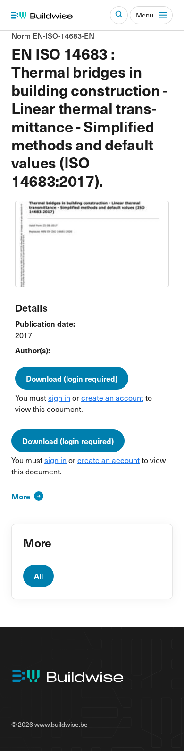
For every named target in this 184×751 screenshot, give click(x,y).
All (38, 576)
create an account (112, 397)
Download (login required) (71, 378)
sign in (59, 397)
